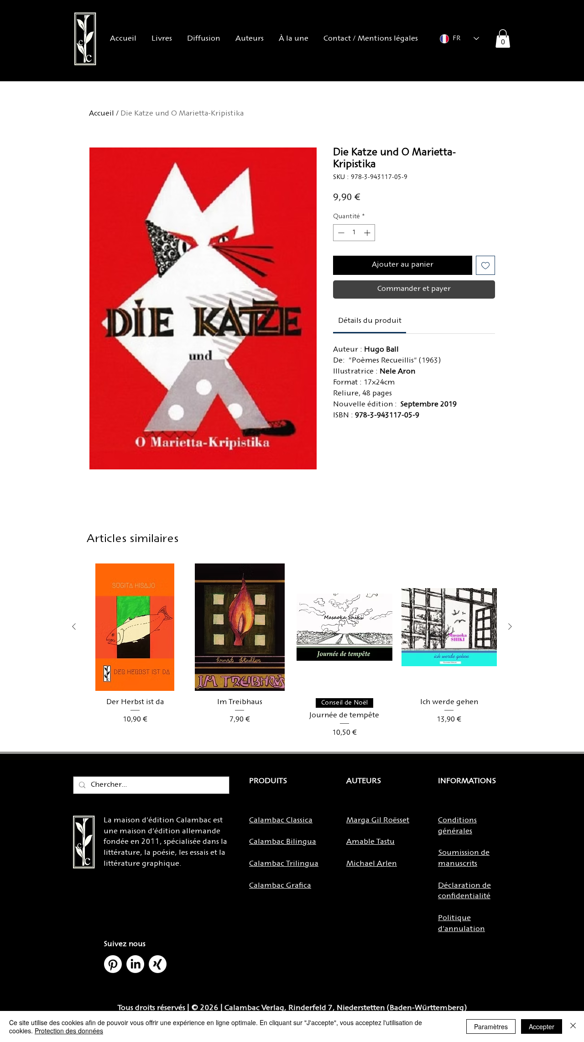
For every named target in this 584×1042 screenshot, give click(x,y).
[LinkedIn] (135, 964)
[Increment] (368, 233)
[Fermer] (573, 1026)
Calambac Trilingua (283, 864)
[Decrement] (340, 233)
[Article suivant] (510, 626)
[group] (292, 651)
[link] (370, 321)
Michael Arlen (371, 864)
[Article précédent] (73, 626)
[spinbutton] (354, 233)
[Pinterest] (113, 964)
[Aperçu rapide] (135, 627)
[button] (503, 38)
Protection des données (69, 1030)
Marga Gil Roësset (377, 820)
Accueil (101, 114)
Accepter (541, 1026)
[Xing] (158, 964)
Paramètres (491, 1026)
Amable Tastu (370, 842)
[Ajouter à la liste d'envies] (485, 265)
